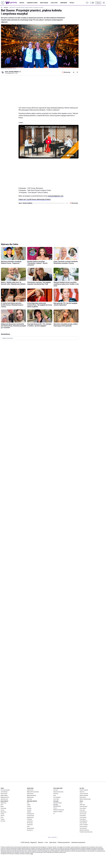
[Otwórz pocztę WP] (87, 2)
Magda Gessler (30, 797)
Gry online (3, 821)
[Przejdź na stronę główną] (2, 4)
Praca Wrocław (83, 812)
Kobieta (2, 813)
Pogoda (2, 819)
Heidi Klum (55, 793)
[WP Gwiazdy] (13, 2)
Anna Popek (56, 799)
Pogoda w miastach (57, 811)
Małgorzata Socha (5, 797)
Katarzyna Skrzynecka (58, 791)
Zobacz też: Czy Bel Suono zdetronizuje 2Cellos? (35, 199)
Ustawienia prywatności (78, 842)
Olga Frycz (82, 791)
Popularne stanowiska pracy (86, 832)
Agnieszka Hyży (4, 799)
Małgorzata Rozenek (31, 795)
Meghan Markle (4, 795)
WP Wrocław (30, 822)
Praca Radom (83, 815)
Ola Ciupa (55, 790)
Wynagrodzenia (30, 828)
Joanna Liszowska (84, 793)
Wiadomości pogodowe (58, 809)
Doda (54, 795)
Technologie (3, 808)
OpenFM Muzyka (57, 806)
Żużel (28, 826)
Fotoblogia (29, 819)
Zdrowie (2, 815)
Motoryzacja (3, 812)
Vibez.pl (55, 808)
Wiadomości (3, 802)
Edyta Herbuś (83, 797)
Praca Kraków (83, 808)
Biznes (2, 806)
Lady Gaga (29, 799)
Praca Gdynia (83, 819)
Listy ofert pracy (83, 828)
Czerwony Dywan (32, 2)
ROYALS (72, 2)
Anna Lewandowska (5, 790)
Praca (2, 817)
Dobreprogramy (30, 813)
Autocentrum (30, 821)
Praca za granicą (83, 826)
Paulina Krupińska (84, 790)
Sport (2, 804)
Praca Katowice (83, 822)
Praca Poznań (83, 813)
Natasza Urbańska (84, 795)
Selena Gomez (30, 793)
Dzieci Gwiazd (44, 2)
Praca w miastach (84, 824)
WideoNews (63, 2)
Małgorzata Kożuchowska (33, 791)
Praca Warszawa (83, 806)
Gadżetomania (30, 817)
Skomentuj (67, 72)
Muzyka (22, 2)
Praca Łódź (82, 810)
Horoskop (29, 808)
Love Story (54, 2)
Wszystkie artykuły (57, 802)
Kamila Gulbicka (14, 71)
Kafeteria (29, 812)
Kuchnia (29, 806)
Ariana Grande (4, 793)
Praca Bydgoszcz (83, 821)
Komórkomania (30, 815)
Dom (28, 802)
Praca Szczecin (83, 817)
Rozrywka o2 (30, 830)
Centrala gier (30, 824)
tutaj (32, 853)
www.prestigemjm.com (55, 196)
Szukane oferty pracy (84, 830)
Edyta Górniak (30, 790)
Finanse (2, 810)
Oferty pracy (82, 804)
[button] (92, 3)
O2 (54, 813)
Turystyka (29, 810)
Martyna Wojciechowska (85, 799)
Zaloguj (98, 2)
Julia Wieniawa (4, 791)
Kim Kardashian (57, 797)
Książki (28, 804)
